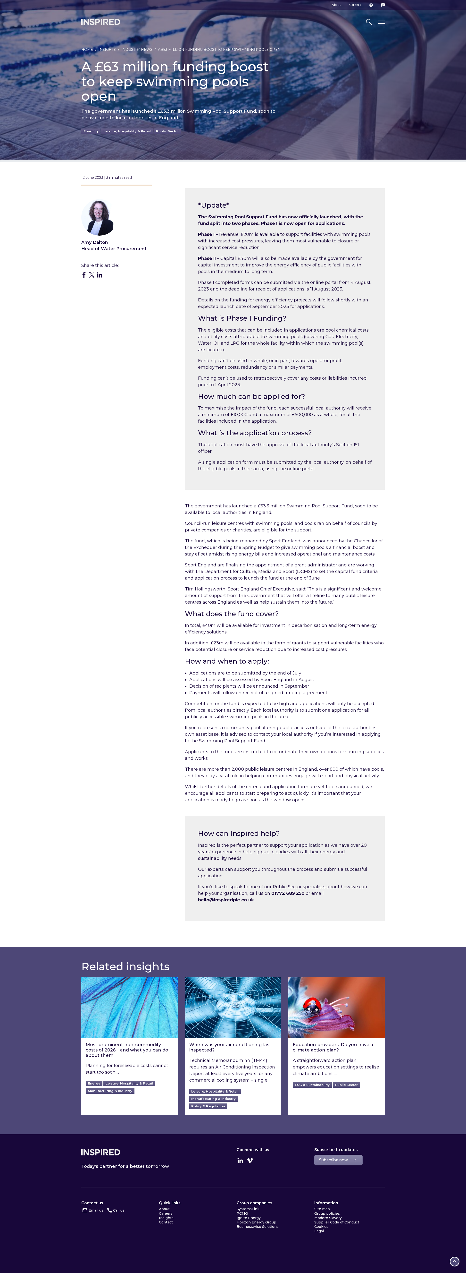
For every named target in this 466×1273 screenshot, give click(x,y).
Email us (96, 1210)
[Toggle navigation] (381, 22)
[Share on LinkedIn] (99, 275)
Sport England (284, 541)
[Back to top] (454, 1261)
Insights (107, 49)
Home (87, 49)
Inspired (100, 1152)
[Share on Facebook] (84, 275)
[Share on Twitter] (92, 275)
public (252, 769)
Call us (119, 1210)
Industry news (136, 49)
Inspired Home (100, 22)
